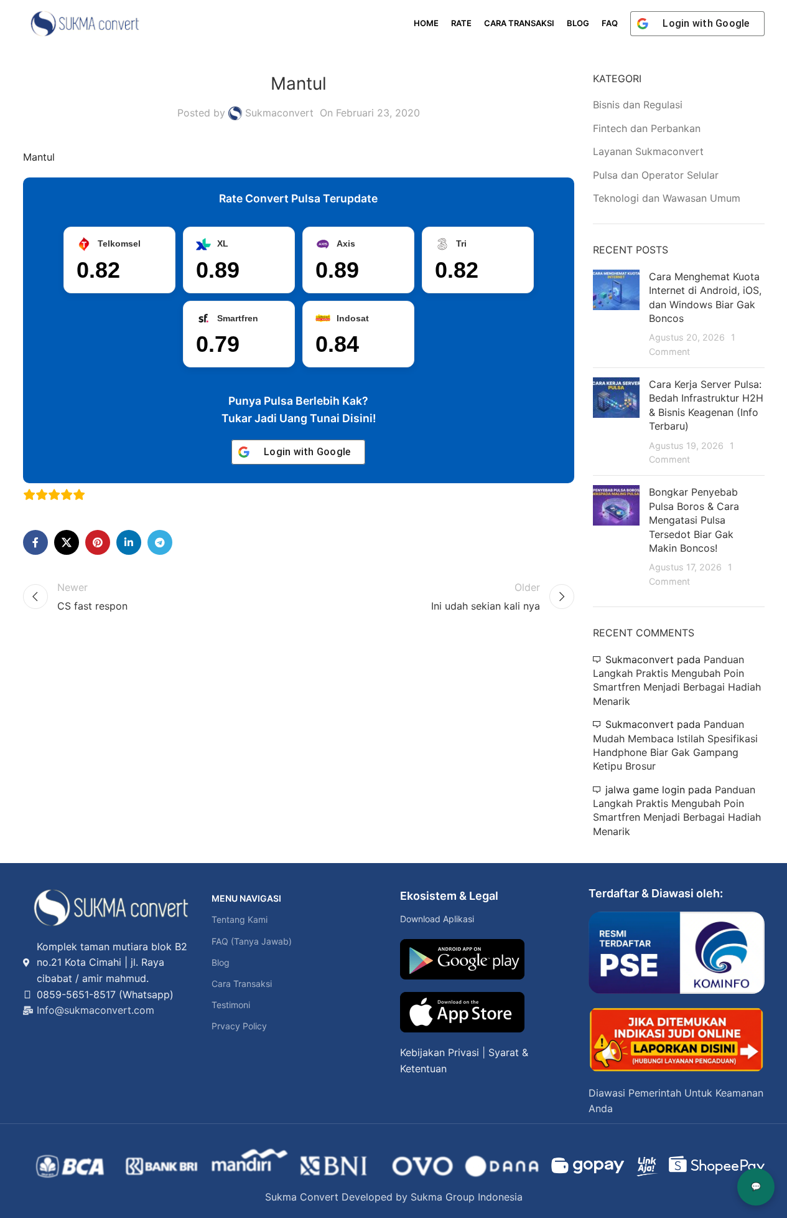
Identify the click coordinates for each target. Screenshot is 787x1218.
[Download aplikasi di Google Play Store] (462, 959)
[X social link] (66, 542)
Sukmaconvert (279, 112)
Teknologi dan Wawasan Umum (666, 198)
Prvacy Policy (239, 1026)
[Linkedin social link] (128, 542)
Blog (221, 962)
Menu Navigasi (246, 898)
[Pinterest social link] (97, 542)
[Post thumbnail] (616, 314)
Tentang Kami (240, 919)
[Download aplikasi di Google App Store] (462, 1012)
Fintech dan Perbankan (647, 128)
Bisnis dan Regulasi (637, 104)
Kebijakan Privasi (439, 1052)
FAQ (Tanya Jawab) (252, 941)
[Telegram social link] (159, 542)
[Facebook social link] (35, 542)
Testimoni (231, 1004)
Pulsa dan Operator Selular (656, 175)
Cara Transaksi (242, 983)
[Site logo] (85, 22)
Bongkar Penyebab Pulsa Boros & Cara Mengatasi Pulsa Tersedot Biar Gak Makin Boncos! (694, 520)
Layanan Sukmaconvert (648, 151)
